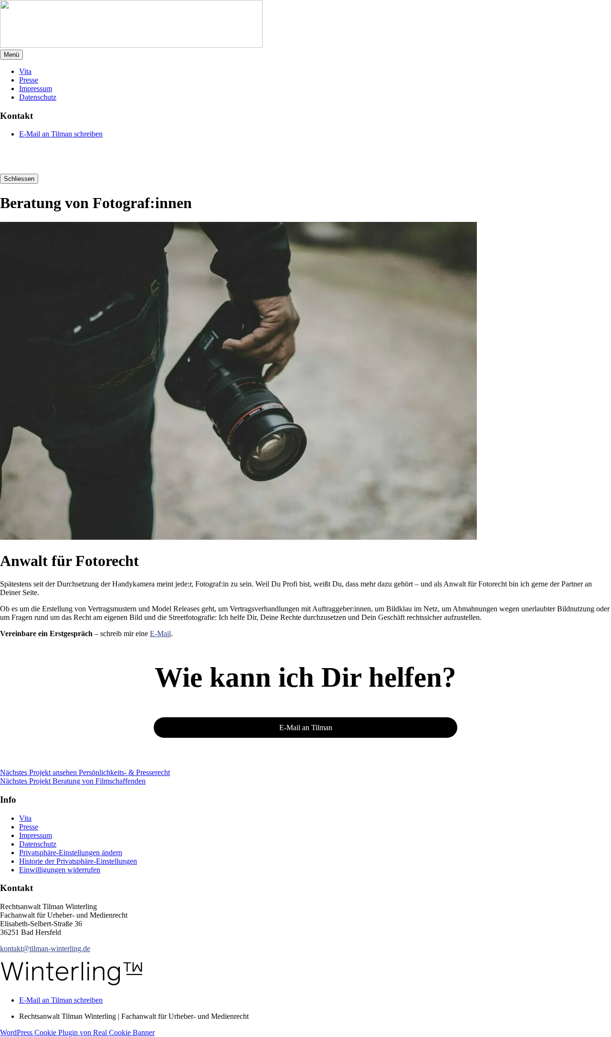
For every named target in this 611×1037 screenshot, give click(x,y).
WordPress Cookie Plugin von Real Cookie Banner (77, 1032)
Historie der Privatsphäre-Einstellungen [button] (78, 861)
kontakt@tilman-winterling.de (45, 948)
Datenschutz (37, 97)
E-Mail (160, 633)
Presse (28, 80)
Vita (25, 71)
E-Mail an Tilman (305, 727)
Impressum (35, 88)
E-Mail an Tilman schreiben (61, 134)
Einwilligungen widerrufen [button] (59, 870)
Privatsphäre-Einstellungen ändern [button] (70, 852)
